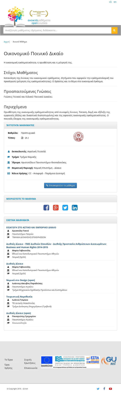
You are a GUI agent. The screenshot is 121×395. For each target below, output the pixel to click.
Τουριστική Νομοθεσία (19, 296)
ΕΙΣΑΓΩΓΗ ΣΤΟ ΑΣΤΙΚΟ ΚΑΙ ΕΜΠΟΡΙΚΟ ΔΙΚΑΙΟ (31, 227)
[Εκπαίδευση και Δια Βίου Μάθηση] (70, 362)
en (115, 1)
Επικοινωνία (30, 367)
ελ (110, 1)
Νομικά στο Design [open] (20, 280)
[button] (114, 30)
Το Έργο (9, 359)
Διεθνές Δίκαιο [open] (18, 313)
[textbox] (57, 30)
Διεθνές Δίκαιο (14, 263)
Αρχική (7, 41)
